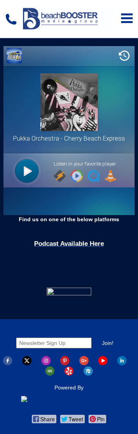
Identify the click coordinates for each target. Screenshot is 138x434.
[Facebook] (7, 363)
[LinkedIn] (122, 363)
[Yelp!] (69, 374)
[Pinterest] (64, 363)
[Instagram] (46, 363)
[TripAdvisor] (49, 374)
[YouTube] (102, 363)
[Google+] (84, 363)
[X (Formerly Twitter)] (26, 363)
